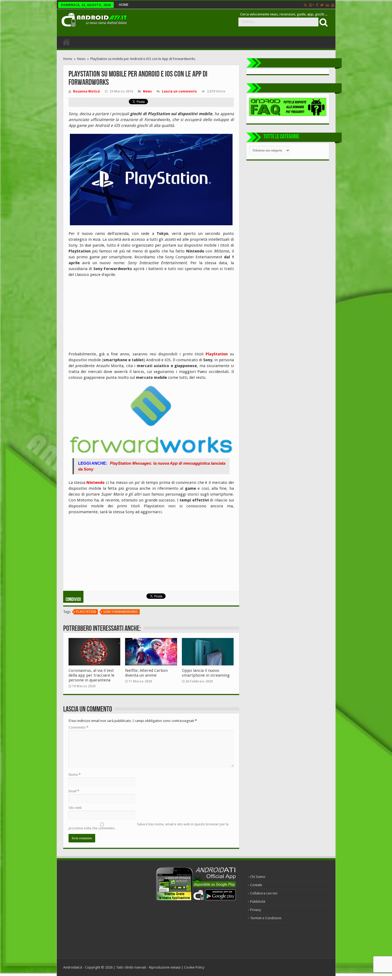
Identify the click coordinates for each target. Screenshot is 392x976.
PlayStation (217, 354)
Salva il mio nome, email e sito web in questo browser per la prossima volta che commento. (149, 826)
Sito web (75, 808)
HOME (123, 5)
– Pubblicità (256, 901)
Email (74, 791)
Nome (75, 775)
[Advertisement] (109, 316)
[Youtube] (333, 5)
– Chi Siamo (256, 877)
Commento (78, 727)
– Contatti (254, 885)
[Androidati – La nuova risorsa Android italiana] (94, 18)
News (81, 59)
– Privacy (254, 910)
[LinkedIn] (327, 5)
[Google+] (311, 5)
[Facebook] (317, 5)
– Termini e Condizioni (264, 918)
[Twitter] (322, 5)
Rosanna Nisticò (86, 91)
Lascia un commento (179, 91)
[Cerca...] (322, 22)
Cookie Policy (194, 967)
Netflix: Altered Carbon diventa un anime (146, 673)
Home (67, 59)
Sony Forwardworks (120, 612)
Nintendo (95, 482)
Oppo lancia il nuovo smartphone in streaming (206, 673)
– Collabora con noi (262, 893)
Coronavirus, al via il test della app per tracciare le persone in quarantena (91, 675)
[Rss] (305, 5)
